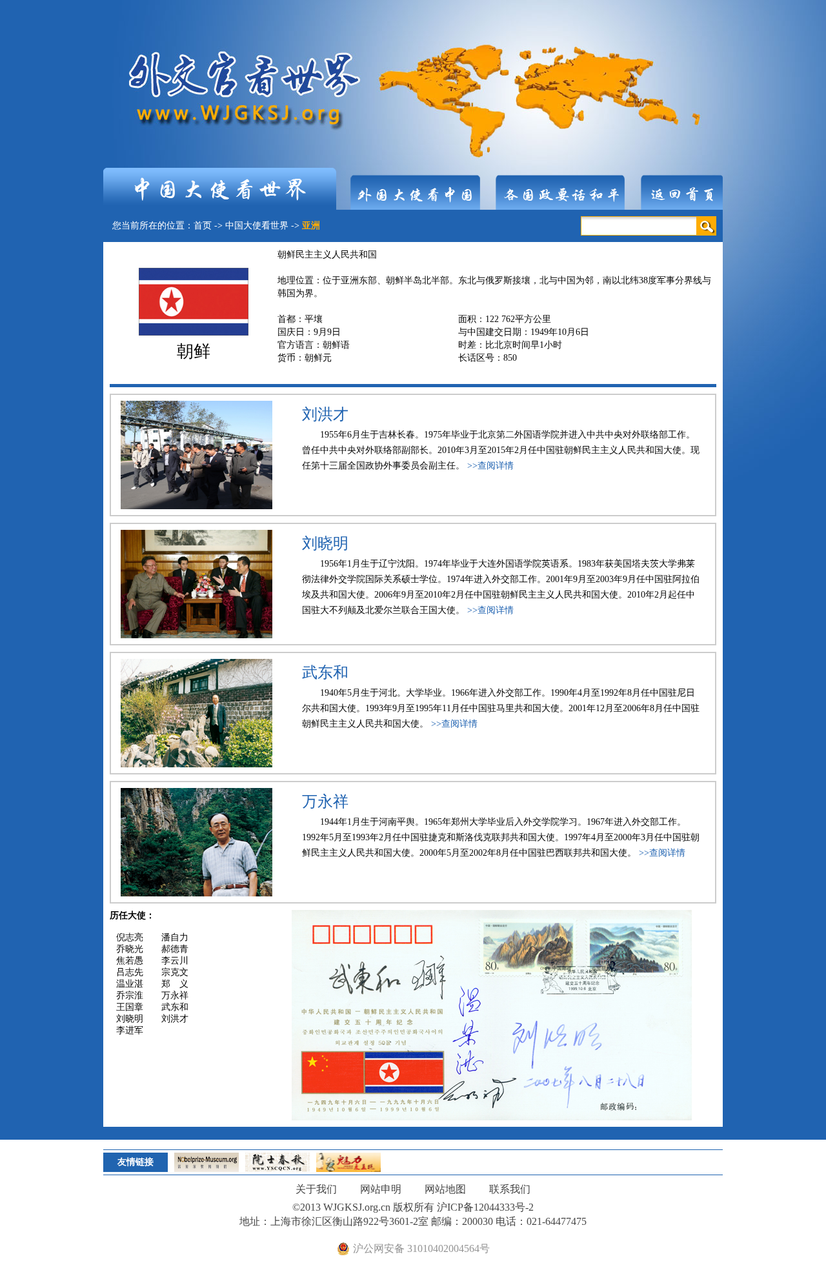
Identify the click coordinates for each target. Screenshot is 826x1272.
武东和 (325, 672)
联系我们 (509, 1189)
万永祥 (325, 801)
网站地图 (445, 1189)
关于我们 (316, 1189)
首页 (203, 225)
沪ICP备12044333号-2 (485, 1207)
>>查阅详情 (490, 465)
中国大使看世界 (256, 225)
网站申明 (380, 1189)
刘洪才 (325, 414)
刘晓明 (325, 543)
